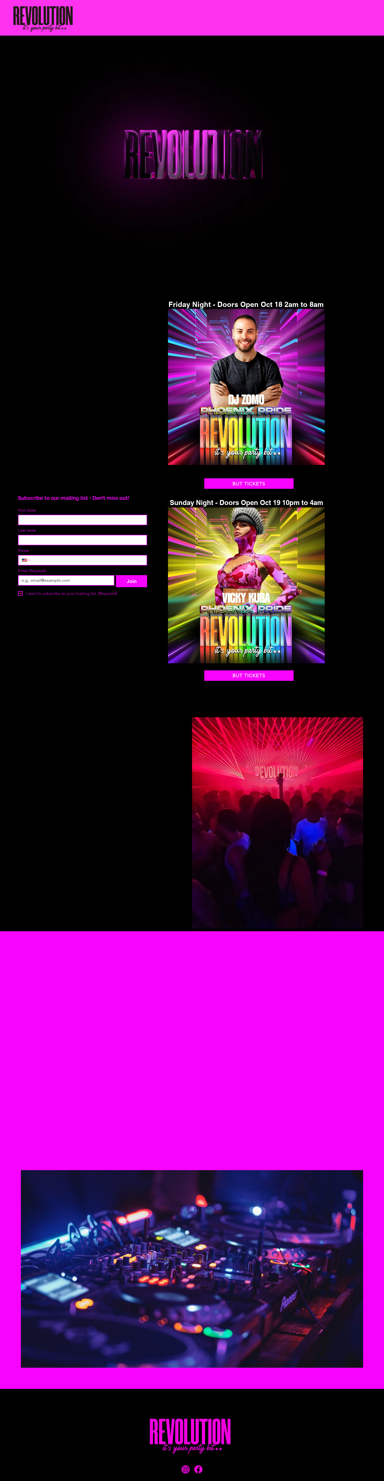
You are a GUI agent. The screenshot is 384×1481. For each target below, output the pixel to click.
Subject (32, 1031)
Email (32, 571)
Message (34, 1057)
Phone (23, 550)
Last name (27, 530)
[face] (198, 1469)
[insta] (186, 1469)
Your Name (36, 1005)
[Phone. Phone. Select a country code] (27, 560)
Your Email (102, 1005)
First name (27, 510)
